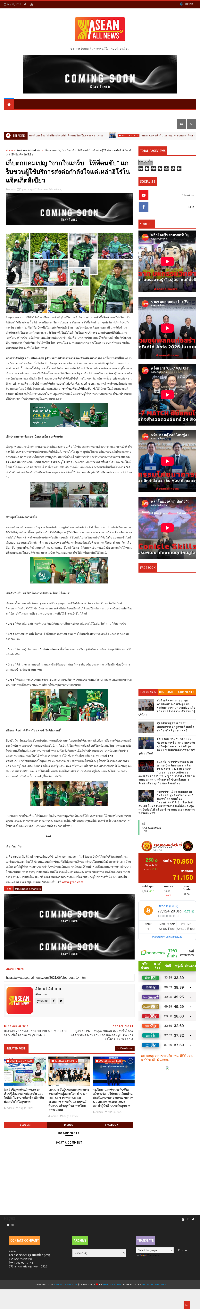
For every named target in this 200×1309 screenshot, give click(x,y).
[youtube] (32, 4)
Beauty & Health (86, 135)
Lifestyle (13, 123)
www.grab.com (72, 882)
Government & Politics (141, 114)
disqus (68, 1125)
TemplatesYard (112, 1284)
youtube (42, 1001)
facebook (111, 1125)
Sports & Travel (56, 114)
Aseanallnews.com (65, 1284)
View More (126, 1048)
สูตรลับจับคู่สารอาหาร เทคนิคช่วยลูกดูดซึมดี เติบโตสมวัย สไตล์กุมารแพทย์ (176, 727)
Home (9, 150)
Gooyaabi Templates (154, 1284)
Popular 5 (148, 692)
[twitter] (193, 1219)
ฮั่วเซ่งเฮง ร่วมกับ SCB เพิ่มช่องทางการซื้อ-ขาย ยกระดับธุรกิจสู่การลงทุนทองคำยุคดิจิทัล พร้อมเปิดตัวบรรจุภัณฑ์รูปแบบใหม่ (167, 746)
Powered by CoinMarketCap (167, 936)
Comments (186, 692)
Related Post (16, 1048)
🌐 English (186, 4)
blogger (25, 1125)
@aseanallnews (151, 827)
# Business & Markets (28, 889)
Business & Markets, (50, 189)
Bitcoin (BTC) (168, 905)
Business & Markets (21, 114)
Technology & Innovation (96, 114)
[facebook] (25, 4)
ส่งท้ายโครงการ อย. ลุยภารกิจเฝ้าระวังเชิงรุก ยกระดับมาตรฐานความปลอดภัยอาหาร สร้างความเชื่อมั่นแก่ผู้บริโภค (167, 707)
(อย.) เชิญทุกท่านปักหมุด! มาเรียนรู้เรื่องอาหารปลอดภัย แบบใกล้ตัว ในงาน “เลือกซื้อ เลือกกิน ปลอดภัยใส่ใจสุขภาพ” (24, 1096)
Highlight (167, 692)
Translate (153, 1255)
